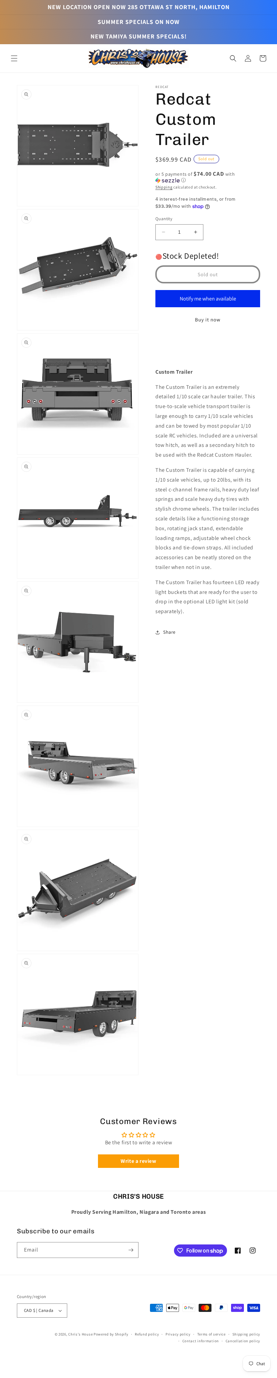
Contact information (200, 1341)
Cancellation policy (243, 1341)
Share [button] (169, 632)
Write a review (138, 1161)
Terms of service (211, 1334)
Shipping (164, 187)
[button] (14, 58)
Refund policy (147, 1334)
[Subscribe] (130, 1250)
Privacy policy (178, 1334)
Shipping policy (246, 1334)
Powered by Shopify (111, 1334)
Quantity (163, 219)
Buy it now (208, 319)
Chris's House (80, 1334)
